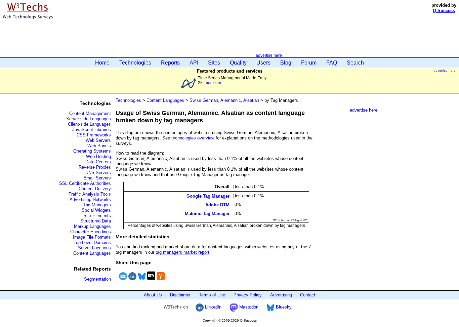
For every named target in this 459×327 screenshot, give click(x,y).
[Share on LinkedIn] (132, 281)
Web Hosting (98, 156)
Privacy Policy (248, 294)
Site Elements (97, 215)
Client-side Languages (89, 124)
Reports (170, 63)
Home (102, 63)
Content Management (90, 113)
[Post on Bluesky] (142, 281)
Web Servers (98, 140)
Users (263, 63)
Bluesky (283, 307)
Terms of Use (212, 294)
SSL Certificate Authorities (85, 183)
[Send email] (123, 281)
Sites (214, 63)
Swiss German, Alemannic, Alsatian (224, 100)
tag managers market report (182, 252)
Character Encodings (90, 231)
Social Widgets (96, 210)
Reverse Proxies (95, 167)
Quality (238, 63)
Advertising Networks (90, 199)
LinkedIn (212, 307)
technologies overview (192, 137)
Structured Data (95, 220)
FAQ (331, 63)
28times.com (209, 82)
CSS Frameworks (94, 134)
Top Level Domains (92, 242)
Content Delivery (95, 188)
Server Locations (94, 247)
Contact (307, 294)
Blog (285, 63)
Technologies (135, 63)
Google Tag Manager (208, 195)
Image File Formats (92, 237)
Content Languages (92, 253)
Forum (309, 63)
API (194, 63)
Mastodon (248, 307)
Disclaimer (180, 294)
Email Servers (97, 177)
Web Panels (99, 145)
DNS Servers (98, 172)
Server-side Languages (88, 118)
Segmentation (97, 279)
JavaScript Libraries (91, 129)
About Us (153, 294)
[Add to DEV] (151, 281)
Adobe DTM (217, 204)
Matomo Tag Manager (207, 213)
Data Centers (98, 161)
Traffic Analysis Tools (90, 194)
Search (355, 63)
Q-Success (444, 10)
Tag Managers (97, 204)
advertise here (269, 55)
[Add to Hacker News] (160, 281)
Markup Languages (92, 226)
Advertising (281, 294)
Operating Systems (92, 151)
